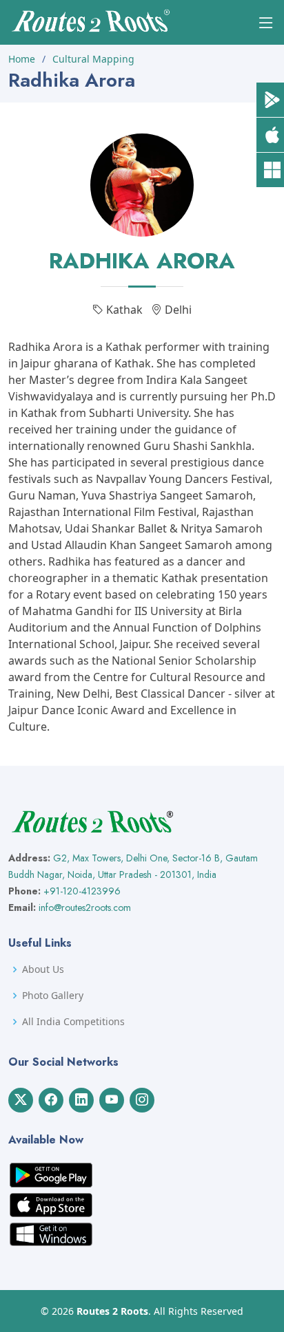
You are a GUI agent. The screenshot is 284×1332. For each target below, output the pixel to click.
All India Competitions (73, 1022)
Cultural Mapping (93, 58)
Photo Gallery (52, 995)
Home (21, 58)
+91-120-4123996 (82, 891)
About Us (43, 969)
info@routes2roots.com (85, 907)
